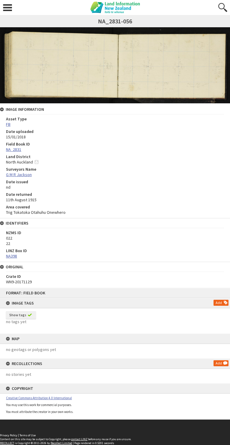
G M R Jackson (19, 174)
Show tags (17, 315)
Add (219, 302)
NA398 (11, 256)
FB (8, 124)
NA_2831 (13, 149)
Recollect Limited (61, 443)
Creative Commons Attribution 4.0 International (39, 398)
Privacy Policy (8, 435)
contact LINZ (79, 439)
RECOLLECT (7, 443)
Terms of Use (27, 435)
